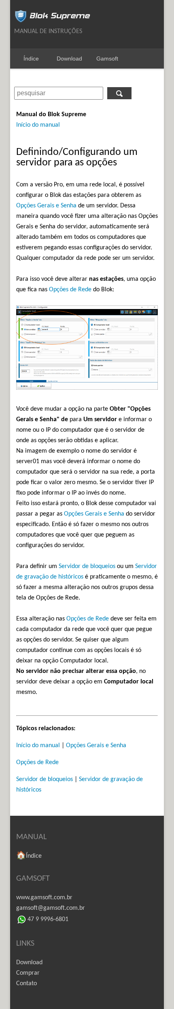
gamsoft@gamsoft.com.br (50, 908)
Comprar (28, 973)
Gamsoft (107, 58)
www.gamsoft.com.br (44, 897)
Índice (31, 58)
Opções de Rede (70, 289)
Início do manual (38, 125)
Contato (26, 983)
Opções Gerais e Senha (46, 206)
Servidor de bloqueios (87, 566)
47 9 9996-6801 (48, 919)
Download (69, 58)
